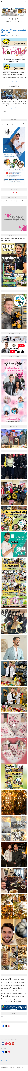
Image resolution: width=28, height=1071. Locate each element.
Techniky (20, 993)
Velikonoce (18, 996)
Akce (7, 979)
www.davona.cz (5, 203)
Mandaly (8, 988)
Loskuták (18, 985)
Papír (3, 991)
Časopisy (14, 1001)
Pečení (6, 991)
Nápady (13, 988)
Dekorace (21, 979)
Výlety (8, 999)
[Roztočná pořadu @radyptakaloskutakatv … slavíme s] (14, 854)
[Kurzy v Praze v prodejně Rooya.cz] (14, 46)
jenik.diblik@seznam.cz (6, 1060)
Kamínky (3, 985)
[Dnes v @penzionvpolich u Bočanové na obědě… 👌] (14, 880)
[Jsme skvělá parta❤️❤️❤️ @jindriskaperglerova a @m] (14, 466)
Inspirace (17, 982)
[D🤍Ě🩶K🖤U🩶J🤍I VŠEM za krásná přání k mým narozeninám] (14, 621)
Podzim (11, 991)
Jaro (23, 982)
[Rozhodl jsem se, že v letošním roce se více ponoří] (14, 751)
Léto (22, 985)
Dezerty (2, 982)
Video (23, 996)
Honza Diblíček (9, 35)
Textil (24, 993)
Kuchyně (11, 985)
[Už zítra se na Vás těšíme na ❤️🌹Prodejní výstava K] (14, 518)
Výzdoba (15, 999)
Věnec (20, 999)
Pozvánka (16, 991)
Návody (20, 988)
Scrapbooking (14, 993)
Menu (4, 2)
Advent (3, 979)
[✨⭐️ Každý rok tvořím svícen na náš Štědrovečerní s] (14, 828)
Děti (9, 982)
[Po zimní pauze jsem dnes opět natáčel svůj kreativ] (14, 699)
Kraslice (6, 985)
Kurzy (15, 985)
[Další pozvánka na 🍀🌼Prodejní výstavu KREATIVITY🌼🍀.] (14, 570)
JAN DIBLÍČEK (14, 19)
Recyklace (9, 993)
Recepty (3, 993)
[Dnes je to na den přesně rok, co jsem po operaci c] (14, 647)
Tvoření (4, 996)
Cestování (15, 979)
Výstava (11, 999)
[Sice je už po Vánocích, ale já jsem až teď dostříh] (14, 957)
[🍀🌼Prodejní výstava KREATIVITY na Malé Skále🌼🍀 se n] (14, 595)
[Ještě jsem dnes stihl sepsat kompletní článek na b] (14, 906)
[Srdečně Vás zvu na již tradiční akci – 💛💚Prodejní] (14, 776)
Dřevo (12, 982)
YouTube (4, 1001)
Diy (6, 982)
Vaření (13, 996)
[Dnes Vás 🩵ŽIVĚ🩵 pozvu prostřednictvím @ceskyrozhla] (14, 544)
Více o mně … (16, 124)
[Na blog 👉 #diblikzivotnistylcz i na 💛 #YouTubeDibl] (14, 802)
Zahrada (9, 1001)
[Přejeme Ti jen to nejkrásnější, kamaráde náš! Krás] (14, 492)
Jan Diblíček (14, 108)
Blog (3, 35)
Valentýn (9, 996)
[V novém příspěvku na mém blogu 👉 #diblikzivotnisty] (14, 725)
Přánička (21, 991)
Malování (3, 988)
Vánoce (4, 999)
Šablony (19, 1001)
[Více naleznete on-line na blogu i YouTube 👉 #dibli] (14, 932)
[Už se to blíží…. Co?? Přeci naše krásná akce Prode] (14, 673)
